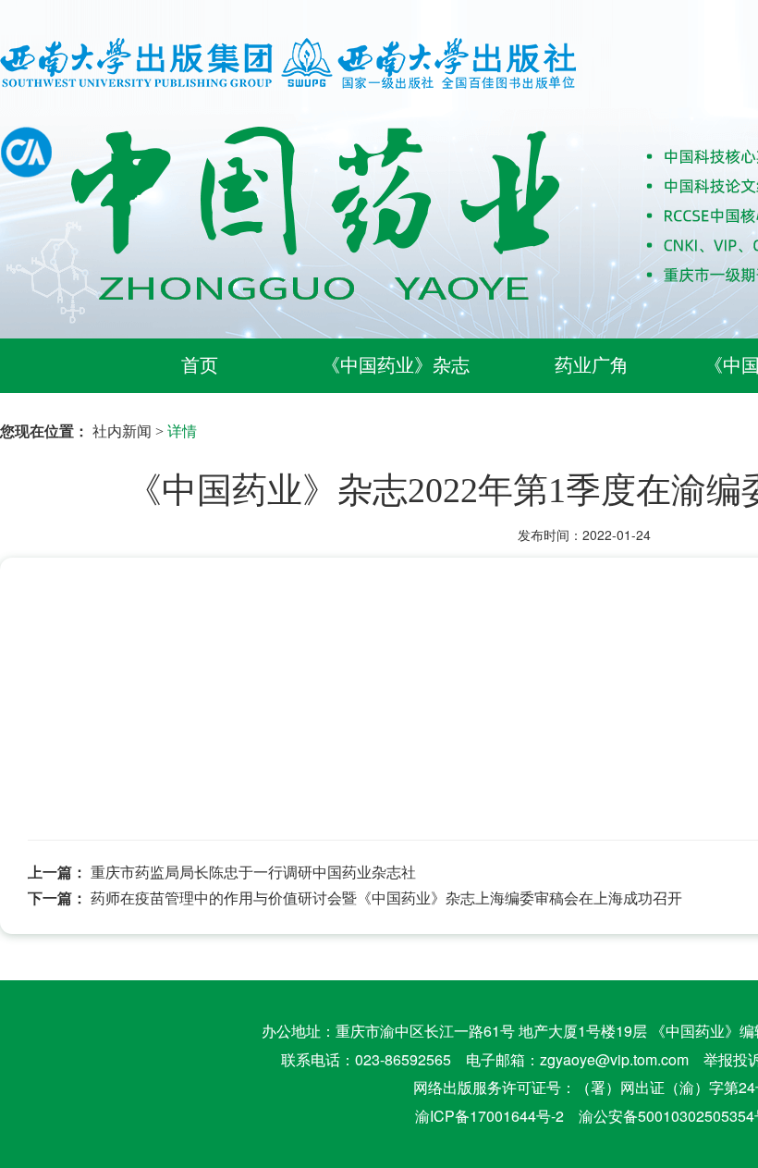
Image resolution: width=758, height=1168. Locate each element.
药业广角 (592, 365)
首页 (199, 365)
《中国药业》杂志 (396, 365)
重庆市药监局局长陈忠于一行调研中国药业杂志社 (253, 871)
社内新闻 (122, 430)
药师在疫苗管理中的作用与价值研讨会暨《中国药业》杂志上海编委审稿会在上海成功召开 (386, 897)
